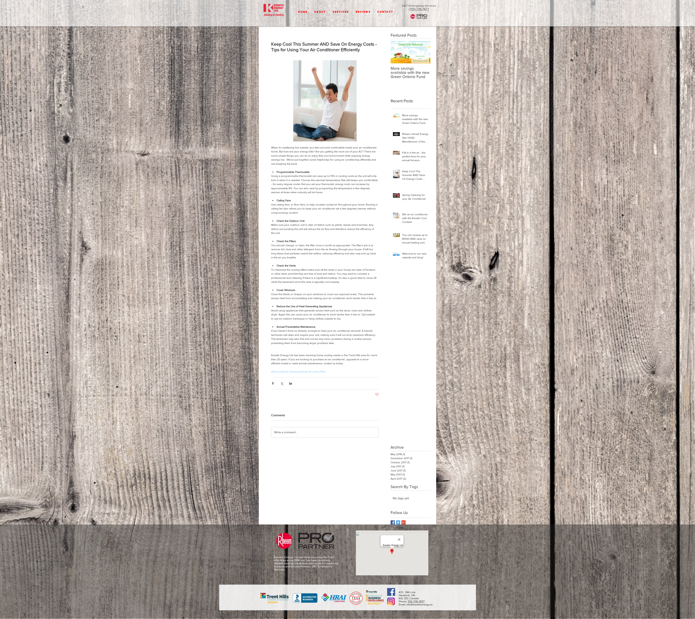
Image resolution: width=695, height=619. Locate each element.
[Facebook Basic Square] (393, 522)
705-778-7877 (416, 601)
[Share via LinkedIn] (290, 383)
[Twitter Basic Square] (398, 522)
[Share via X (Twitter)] (281, 383)
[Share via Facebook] (273, 383)
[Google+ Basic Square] (403, 522)
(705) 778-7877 (419, 9)
